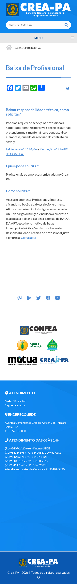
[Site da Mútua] (22, 359)
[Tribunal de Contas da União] (52, 345)
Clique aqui (28, 237)
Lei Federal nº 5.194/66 (21, 149)
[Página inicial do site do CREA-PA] (38, 9)
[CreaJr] (54, 359)
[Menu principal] (38, 38)
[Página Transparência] (29, 345)
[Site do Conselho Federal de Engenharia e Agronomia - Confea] (38, 330)
